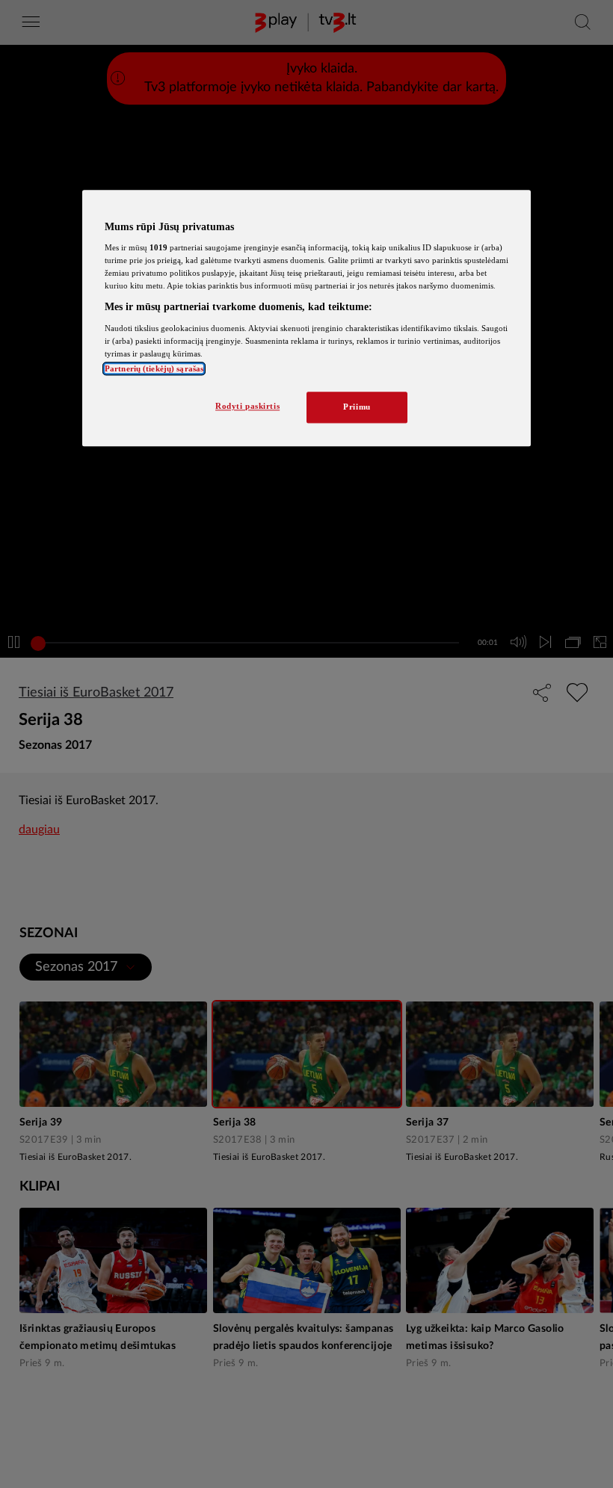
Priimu (356, 407)
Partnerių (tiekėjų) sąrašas (154, 369)
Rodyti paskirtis (247, 406)
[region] (306, 318)
